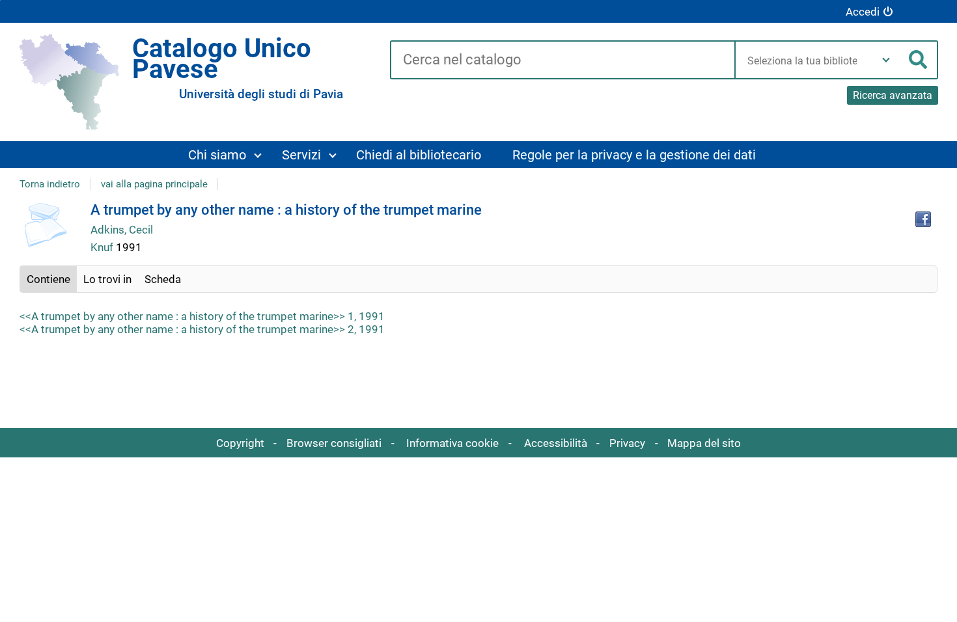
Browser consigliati (333, 443)
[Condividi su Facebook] (923, 219)
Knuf (103, 247)
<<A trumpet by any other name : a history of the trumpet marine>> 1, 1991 (202, 316)
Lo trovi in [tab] (107, 279)
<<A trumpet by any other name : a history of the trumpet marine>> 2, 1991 (202, 329)
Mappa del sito (704, 443)
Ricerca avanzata (892, 95)
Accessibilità (555, 443)
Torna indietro (50, 184)
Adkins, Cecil (121, 229)
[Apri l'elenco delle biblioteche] (886, 59)
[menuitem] (224, 154)
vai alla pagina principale (154, 184)
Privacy (627, 443)
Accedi (863, 11)
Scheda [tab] (163, 279)
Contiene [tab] (48, 279)
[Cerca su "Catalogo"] (562, 60)
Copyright (240, 443)
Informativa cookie (452, 443)
